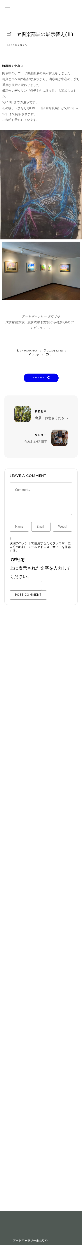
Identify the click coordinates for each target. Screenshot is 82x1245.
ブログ (35, 355)
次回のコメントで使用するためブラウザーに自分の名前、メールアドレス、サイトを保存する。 (40, 547)
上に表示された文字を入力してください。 (40, 572)
